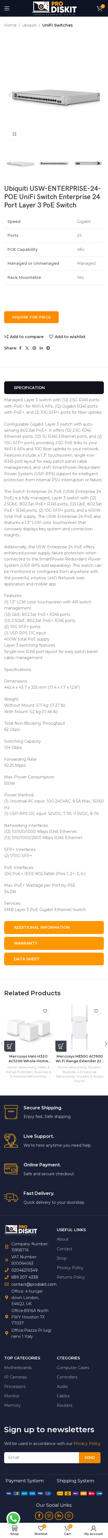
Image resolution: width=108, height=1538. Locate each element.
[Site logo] (54, 8)
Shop (62, 1258)
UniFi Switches (57, 25)
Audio (62, 1386)
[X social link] (27, 348)
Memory (12, 1405)
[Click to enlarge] (14, 134)
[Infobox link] (54, 1112)
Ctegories (68, 1358)
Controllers (67, 1377)
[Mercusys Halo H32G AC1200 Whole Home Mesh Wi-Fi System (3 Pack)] (28, 1027)
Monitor (11, 1395)
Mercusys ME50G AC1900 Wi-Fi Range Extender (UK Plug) (80, 1059)
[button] (9, 94)
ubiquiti (29, 25)
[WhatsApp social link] (69, 1516)
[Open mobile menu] (6, 8)
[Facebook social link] (20, 348)
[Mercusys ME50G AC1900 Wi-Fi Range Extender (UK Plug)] (79, 1027)
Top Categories (22, 1358)
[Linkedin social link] (41, 348)
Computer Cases (73, 1367)
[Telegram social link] (48, 348)
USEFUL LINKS (71, 1229)
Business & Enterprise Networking (30, 1074)
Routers (94, 1067)
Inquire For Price (31, 317)
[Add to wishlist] (45, 1011)
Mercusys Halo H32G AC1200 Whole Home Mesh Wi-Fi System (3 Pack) (28, 1059)
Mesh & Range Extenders (28, 1069)
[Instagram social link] (49, 1516)
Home (10, 25)
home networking (22, 1067)
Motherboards (18, 1367)
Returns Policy (71, 1277)
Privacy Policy (70, 1267)
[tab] (54, 387)
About (63, 1239)
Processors (14, 1386)
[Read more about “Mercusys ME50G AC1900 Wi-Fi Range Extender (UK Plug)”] (60, 1046)
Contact (64, 1248)
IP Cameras (15, 1377)
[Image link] (28, 1493)
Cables (63, 1395)
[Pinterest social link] (34, 348)
